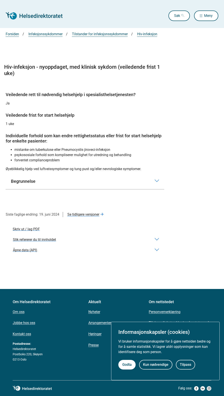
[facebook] (196, 388)
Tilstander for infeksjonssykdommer (100, 34)
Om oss (18, 312)
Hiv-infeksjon (147, 34)
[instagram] (209, 388)
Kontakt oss (22, 334)
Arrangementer (99, 323)
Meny (208, 16)
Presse (93, 345)
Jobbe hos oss (24, 323)
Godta (127, 365)
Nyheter (94, 312)
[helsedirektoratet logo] (35, 388)
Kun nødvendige (155, 365)
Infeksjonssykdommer (45, 34)
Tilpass (185, 365)
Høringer (95, 334)
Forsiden (12, 34)
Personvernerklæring (164, 312)
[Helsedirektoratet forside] (37, 15)
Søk (177, 16)
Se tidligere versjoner (83, 214)
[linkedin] (202, 388)
